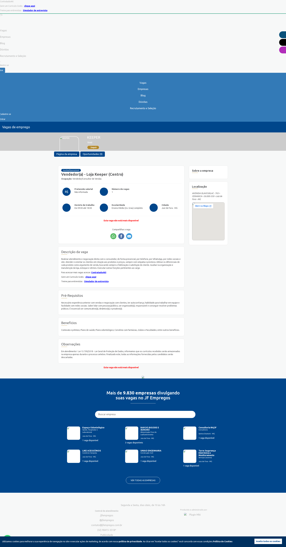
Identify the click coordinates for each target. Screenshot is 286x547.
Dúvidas (143, 102)
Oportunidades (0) (92, 154)
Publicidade (106, 535)
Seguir (94, 147)
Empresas (143, 89)
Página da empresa (66, 154)
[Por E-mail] (129, 236)
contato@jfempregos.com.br (106, 525)
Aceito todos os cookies (268, 541)
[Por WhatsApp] (113, 236)
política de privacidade (130, 541)
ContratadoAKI (98, 272)
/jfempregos (106, 515)
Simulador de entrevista (35, 10)
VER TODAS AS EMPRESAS (143, 480)
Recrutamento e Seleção (143, 108)
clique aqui (29, 6)
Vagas (143, 82)
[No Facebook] (121, 236)
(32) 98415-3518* (106, 530)
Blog (143, 95)
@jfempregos (107, 520)
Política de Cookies (222, 541)
